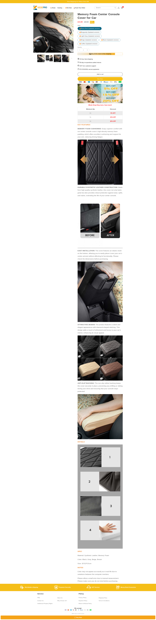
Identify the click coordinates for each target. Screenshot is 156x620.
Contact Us (40, 600)
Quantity (80, 47)
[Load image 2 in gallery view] (49, 58)
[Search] (115, 7)
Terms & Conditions (104, 600)
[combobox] (105, 7)
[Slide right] (72, 58)
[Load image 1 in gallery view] (41, 58)
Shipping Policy (103, 597)
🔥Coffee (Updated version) (88, 43)
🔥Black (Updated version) (110, 40)
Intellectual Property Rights (45, 603)
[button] (60, 8)
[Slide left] (35, 58)
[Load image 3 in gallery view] (57, 58)
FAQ (38, 597)
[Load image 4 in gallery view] (65, 58)
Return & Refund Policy (85, 603)
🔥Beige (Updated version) (88, 40)
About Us (59, 597)
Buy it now (100, 79)
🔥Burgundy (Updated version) (89, 32)
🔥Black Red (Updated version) (89, 28)
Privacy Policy (82, 597)
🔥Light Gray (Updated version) (89, 36)
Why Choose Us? (62, 600)
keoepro (82, 613)
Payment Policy (83, 600)
